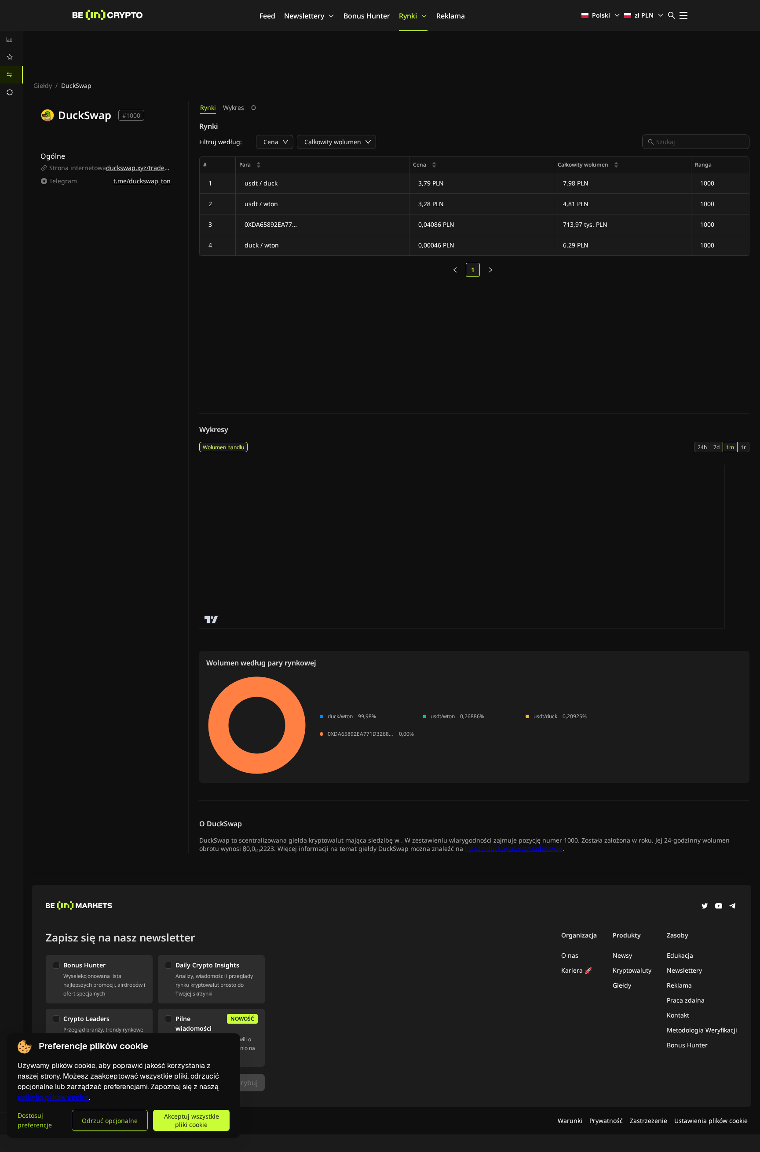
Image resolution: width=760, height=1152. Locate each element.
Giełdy (42, 85)
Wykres (233, 107)
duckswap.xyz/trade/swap (144, 168)
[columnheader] (322, 165)
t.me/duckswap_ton (142, 181)
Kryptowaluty (632, 970)
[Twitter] (704, 906)
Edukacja (680, 955)
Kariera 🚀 (576, 970)
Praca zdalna (686, 1000)
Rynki (408, 16)
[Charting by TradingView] (211, 619)
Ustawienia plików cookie (711, 1120)
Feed (267, 16)
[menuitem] (11, 39)
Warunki (570, 1120)
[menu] (11, 66)
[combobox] (700, 142)
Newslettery (304, 16)
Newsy (622, 955)
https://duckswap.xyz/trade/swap (514, 848)
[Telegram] (732, 906)
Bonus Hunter (366, 16)
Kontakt (678, 1015)
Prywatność (606, 1120)
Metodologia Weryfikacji (702, 1030)
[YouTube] (718, 906)
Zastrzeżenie (648, 1120)
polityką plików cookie (53, 1097)
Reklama (450, 16)
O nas (569, 955)
